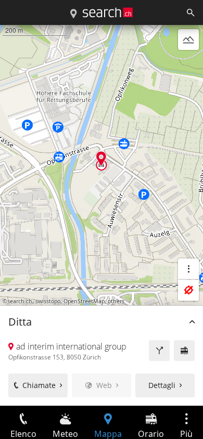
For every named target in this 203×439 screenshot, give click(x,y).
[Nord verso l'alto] (188, 64)
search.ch (19, 301)
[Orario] (184, 350)
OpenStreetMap (84, 301)
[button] (101, 158)
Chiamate (39, 385)
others (116, 301)
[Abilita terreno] (188, 39)
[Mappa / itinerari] (73, 14)
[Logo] (108, 12)
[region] (101, 215)
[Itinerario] (159, 350)
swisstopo (47, 301)
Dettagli (161, 385)
